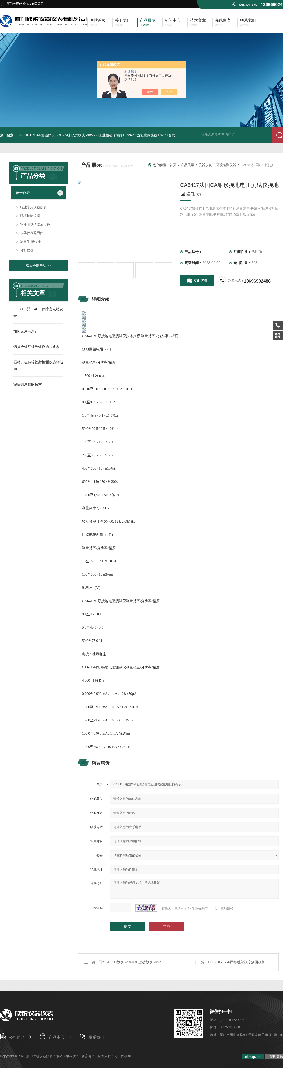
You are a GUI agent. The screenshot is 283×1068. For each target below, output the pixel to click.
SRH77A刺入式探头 (70, 135)
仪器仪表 (23, 193)
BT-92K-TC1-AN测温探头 (36, 135)
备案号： (88, 1056)
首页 (173, 165)
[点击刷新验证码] (146, 908)
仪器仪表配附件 (31, 233)
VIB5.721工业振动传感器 (104, 135)
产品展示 (187, 165)
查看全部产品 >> (38, 265)
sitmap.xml (253, 1057)
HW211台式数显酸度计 (175, 135)
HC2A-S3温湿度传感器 (140, 135)
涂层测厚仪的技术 (27, 384)
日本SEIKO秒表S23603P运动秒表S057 (130, 962)
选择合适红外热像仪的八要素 (36, 347)
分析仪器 (26, 250)
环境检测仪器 (30, 216)
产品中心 (57, 1037)
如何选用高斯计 (25, 331)
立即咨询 (200, 281)
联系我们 (96, 1037)
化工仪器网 (122, 1056)
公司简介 (17, 1037)
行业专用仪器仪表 (33, 207)
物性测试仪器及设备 (35, 224)
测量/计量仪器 (30, 241)
